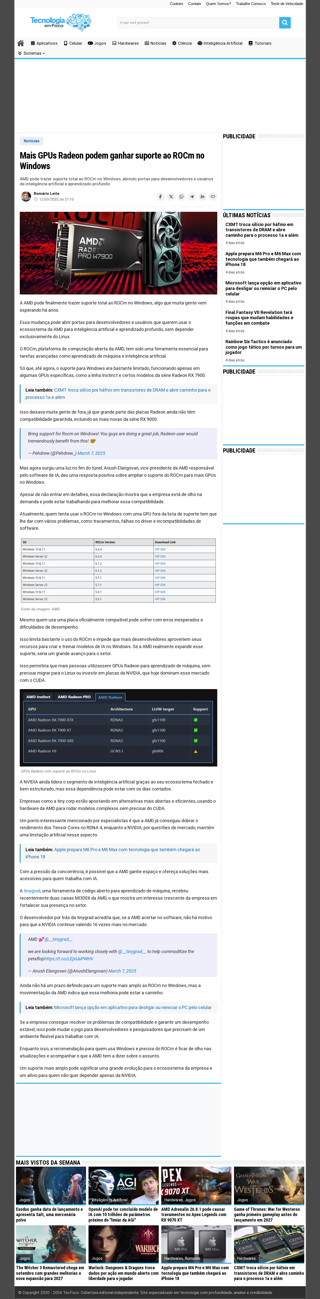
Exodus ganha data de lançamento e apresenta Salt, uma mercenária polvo (49, 1215)
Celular (75, 43)
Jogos (100, 43)
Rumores (192, 1258)
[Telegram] (192, 196)
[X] (171, 196)
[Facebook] (160, 196)
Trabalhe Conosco (251, 3)
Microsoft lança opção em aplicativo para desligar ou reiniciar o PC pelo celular (133, 1007)
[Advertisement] (160, 96)
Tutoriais (263, 43)
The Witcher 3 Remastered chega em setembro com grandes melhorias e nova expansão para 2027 (50, 1273)
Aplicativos (47, 43)
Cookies (176, 3)
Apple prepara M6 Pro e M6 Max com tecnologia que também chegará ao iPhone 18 (195, 1273)
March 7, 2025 (91, 453)
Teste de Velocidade (287, 3)
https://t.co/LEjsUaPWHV (68, 958)
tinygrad (32, 890)
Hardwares (128, 43)
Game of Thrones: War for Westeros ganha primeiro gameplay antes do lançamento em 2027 (267, 1215)
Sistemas (33, 53)
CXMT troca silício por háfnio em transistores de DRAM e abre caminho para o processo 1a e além (269, 1273)
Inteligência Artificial (223, 43)
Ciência (185, 43)
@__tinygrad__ (59, 939)
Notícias (158, 43)
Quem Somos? (218, 3)
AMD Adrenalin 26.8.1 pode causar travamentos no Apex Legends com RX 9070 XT (193, 1215)
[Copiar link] (213, 196)
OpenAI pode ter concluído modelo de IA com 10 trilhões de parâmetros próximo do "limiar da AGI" (123, 1215)
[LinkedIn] (202, 196)
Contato (194, 3)
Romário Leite (47, 193)
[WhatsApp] (181, 196)
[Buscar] (285, 22)
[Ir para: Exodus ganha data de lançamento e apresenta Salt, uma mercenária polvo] (51, 1185)
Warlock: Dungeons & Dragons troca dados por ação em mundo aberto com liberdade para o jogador (123, 1273)
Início (21, 43)
